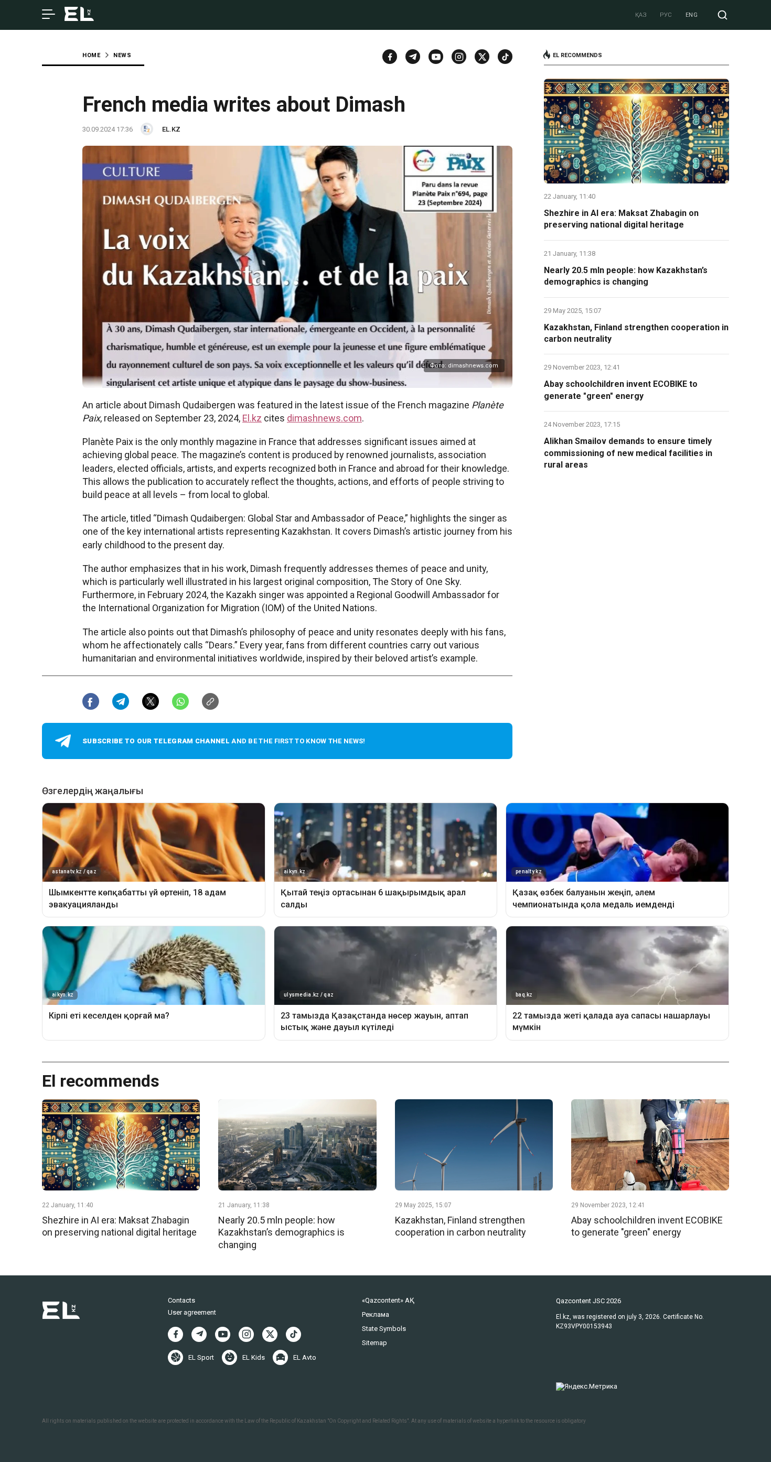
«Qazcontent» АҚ (388, 1300)
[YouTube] (436, 56)
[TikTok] (505, 56)
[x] (482, 56)
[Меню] (48, 14)
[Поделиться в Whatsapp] (180, 701)
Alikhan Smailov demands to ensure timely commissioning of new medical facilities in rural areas (628, 453)
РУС (666, 15)
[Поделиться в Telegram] (120, 701)
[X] (269, 1334)
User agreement (192, 1312)
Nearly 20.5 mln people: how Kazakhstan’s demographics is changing (626, 276)
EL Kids (253, 1357)
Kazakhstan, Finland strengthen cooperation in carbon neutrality (636, 333)
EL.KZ (171, 129)
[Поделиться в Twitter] (150, 701)
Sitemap (374, 1343)
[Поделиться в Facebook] (90, 701)
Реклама (375, 1314)
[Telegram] (412, 56)
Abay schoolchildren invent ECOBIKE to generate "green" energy (621, 389)
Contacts (181, 1300)
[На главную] (79, 15)
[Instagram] (459, 56)
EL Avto (304, 1357)
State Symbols (384, 1329)
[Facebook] (389, 56)
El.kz (252, 418)
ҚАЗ (641, 15)
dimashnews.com (324, 418)
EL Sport (201, 1357)
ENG (692, 15)
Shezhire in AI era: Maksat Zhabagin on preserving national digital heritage (621, 219)
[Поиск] (722, 14)
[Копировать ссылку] (210, 701)
